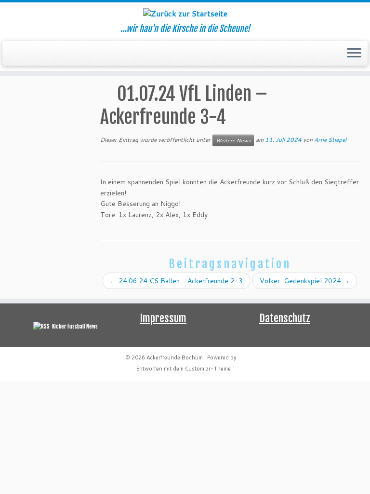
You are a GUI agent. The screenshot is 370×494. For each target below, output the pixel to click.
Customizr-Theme (208, 368)
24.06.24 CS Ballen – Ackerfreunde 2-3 (176, 281)
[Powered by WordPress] (241, 355)
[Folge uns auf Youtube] (27, 53)
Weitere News (233, 140)
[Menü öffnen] (354, 53)
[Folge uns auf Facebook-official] (20, 53)
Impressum (163, 318)
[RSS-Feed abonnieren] (14, 53)
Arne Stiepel (330, 140)
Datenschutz (284, 318)
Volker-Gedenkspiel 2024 (305, 281)
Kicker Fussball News (75, 326)
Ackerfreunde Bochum (174, 357)
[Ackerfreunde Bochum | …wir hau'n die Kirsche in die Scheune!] (185, 13)
